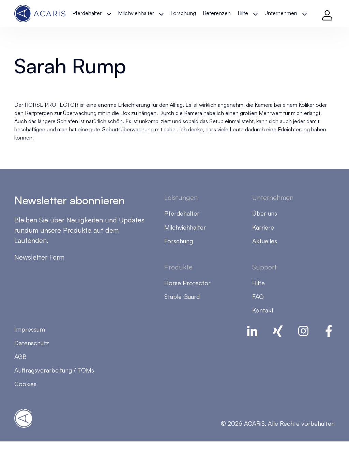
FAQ (258, 296)
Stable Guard (182, 296)
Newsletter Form (39, 257)
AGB (20, 356)
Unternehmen (280, 13)
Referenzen (217, 13)
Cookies (25, 384)
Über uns (264, 213)
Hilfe (243, 13)
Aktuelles (264, 241)
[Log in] (327, 13)
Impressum (29, 329)
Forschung (183, 13)
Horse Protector (187, 283)
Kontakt (263, 310)
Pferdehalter (87, 13)
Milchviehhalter (136, 13)
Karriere (263, 227)
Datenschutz (31, 343)
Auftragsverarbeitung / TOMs (54, 370)
